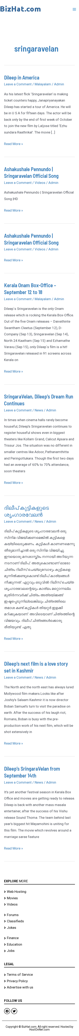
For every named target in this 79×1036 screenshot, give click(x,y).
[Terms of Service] (39, 974)
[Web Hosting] (39, 892)
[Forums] (39, 915)
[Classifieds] (39, 921)
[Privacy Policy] (39, 981)
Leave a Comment (18, 84)
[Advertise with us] (39, 987)
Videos (40, 183)
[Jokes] (39, 928)
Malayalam (43, 84)
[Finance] (39, 938)
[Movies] (39, 898)
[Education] (39, 944)
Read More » (13, 143)
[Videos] (39, 904)
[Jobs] (39, 951)
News (39, 410)
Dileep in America (21, 77)
